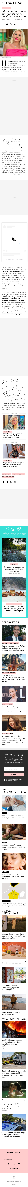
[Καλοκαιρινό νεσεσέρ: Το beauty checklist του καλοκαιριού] (14, 950)
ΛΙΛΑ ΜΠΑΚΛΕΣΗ (7, 733)
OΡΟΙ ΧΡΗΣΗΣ (18, 1156)
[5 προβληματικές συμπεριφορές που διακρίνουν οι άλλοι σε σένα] (14, 891)
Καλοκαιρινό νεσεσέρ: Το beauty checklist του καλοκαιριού (14, 962)
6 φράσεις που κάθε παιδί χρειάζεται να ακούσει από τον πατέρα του (13, 847)
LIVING (4, 842)
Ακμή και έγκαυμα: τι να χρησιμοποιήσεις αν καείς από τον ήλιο (13, 876)
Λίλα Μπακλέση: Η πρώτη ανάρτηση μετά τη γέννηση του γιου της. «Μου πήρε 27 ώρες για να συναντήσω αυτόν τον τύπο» (13, 740)
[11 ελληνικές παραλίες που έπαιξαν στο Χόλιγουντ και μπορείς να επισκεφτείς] (14, 589)
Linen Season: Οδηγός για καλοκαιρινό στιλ (11, 1013)
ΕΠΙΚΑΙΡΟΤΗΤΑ (10, 1019)
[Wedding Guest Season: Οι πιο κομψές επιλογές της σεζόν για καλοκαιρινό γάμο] (14, 923)
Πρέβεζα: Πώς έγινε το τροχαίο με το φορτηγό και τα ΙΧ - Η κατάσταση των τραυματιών (14, 1073)
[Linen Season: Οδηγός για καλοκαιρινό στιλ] (14, 1002)
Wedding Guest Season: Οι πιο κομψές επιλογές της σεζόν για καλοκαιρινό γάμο (13, 936)
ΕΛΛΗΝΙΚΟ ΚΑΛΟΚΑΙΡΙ (14, 604)
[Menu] (2, 2)
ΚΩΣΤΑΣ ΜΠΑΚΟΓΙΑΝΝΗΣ (10, 643)
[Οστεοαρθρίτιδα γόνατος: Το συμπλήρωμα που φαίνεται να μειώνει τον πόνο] (14, 803)
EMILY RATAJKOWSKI (8, 672)
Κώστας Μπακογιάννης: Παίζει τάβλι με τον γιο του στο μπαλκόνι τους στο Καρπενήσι (13, 648)
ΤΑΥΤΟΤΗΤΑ (17, 1152)
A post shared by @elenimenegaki (14, 259)
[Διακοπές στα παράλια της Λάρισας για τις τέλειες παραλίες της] (14, 550)
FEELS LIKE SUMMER (14, 529)
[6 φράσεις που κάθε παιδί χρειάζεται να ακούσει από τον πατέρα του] (14, 832)
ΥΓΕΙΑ (4, 813)
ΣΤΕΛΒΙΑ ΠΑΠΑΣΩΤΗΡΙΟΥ (7, 19)
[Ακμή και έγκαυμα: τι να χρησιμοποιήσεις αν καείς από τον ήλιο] (14, 861)
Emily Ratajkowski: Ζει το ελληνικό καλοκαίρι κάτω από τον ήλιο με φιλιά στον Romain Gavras (13, 678)
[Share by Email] (15, 24)
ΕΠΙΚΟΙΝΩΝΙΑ (10, 1152)
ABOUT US (11, 1156)
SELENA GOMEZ (7, 704)
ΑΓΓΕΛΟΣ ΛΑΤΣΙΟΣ (8, 476)
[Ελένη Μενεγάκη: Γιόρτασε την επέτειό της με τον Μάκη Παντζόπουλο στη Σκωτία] (14, 422)
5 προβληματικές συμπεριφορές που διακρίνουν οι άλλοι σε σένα (14, 905)
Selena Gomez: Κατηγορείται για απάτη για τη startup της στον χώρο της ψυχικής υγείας (14, 709)
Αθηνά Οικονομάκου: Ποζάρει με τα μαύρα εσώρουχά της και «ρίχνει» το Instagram (13, 464)
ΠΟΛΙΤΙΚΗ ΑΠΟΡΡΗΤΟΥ (8, 1159)
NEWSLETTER (14, 1168)
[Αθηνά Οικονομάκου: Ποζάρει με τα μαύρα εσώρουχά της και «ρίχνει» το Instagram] (14, 451)
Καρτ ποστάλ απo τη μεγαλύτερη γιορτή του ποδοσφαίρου (10, 987)
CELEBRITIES (6, 8)
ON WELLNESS (9, 791)
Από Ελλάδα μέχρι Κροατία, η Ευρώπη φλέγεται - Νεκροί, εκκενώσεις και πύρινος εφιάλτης (13, 1043)
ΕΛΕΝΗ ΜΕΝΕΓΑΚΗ (18, 474)
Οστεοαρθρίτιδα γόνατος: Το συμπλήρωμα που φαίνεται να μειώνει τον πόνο (13, 818)
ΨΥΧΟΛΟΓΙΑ (6, 901)
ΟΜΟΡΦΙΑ (5, 871)
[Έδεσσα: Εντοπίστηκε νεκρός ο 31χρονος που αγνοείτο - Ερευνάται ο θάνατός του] (14, 1122)
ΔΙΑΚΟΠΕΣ (14, 564)
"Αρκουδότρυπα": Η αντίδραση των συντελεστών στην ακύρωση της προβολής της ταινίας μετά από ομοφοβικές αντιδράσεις (13, 1104)
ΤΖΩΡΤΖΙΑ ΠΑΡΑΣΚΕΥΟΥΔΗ (14, 573)
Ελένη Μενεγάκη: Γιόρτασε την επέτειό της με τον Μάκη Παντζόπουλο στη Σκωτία (13, 435)
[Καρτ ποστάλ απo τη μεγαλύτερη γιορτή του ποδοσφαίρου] (14, 975)
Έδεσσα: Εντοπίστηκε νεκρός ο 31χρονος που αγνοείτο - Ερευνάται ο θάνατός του (13, 1134)
